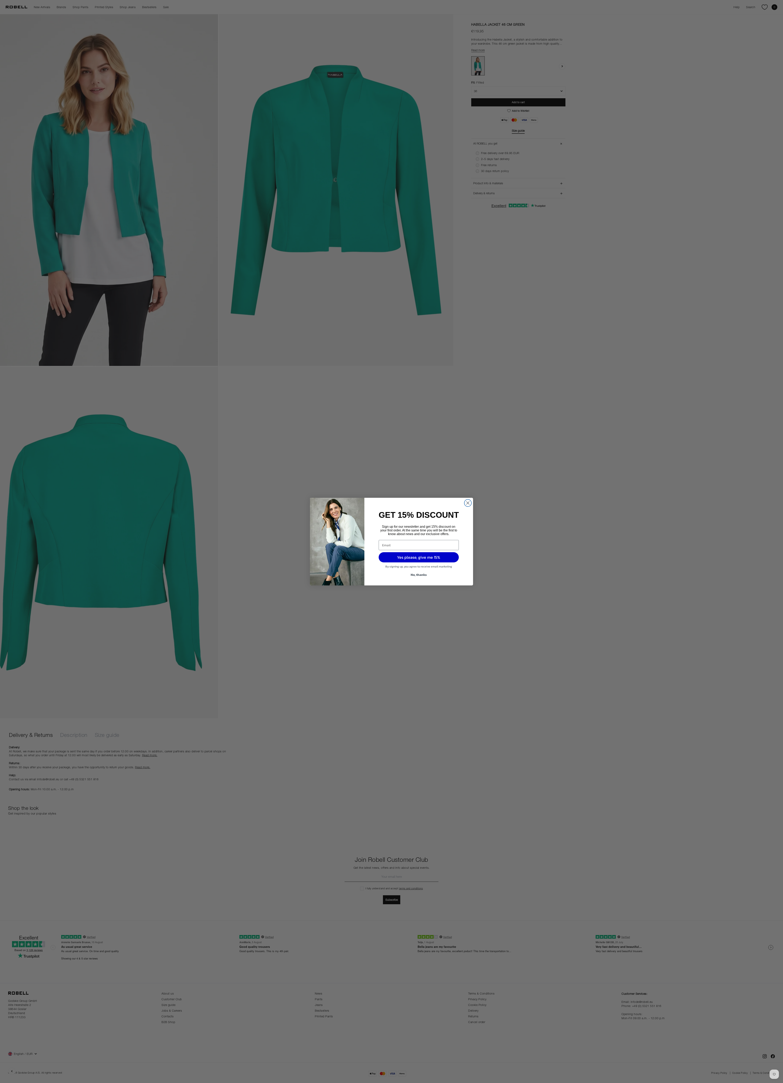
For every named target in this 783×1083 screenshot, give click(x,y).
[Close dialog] (467, 503)
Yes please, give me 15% (418, 557)
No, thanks (419, 574)
